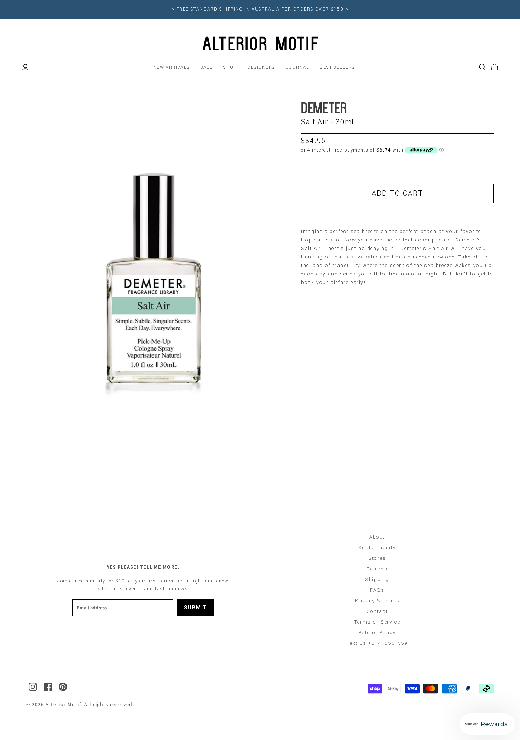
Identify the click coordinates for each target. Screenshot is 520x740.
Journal (298, 67)
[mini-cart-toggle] (495, 67)
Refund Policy (377, 632)
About (377, 537)
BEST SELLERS (337, 67)
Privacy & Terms (377, 600)
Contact (377, 611)
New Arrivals (171, 67)
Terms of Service (377, 622)
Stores (377, 558)
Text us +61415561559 (377, 643)
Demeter (324, 109)
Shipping (377, 579)
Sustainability (377, 547)
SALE (207, 67)
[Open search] (482, 67)
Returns (376, 568)
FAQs (377, 590)
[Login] (25, 67)
